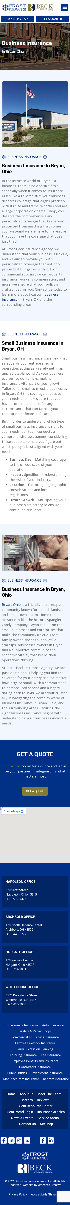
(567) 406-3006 (16, 1004)
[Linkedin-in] (11, 1140)
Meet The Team (49, 1094)
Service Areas (48, 1118)
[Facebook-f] (4, 1140)
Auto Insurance (53, 1025)
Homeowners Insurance (21, 1025)
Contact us (12, 766)
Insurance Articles (51, 1112)
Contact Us (27, 1124)
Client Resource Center (35, 1106)
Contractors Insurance (35, 1067)
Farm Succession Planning (35, 1049)
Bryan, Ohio (11, 604)
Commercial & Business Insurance (35, 1037)
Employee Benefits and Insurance (35, 1061)
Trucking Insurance (23, 1055)
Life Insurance (51, 1055)
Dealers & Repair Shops (35, 1031)
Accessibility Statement (46, 1194)
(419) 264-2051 (16, 969)
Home (11, 1094)
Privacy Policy (18, 1194)
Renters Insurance (56, 1079)
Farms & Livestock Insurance (35, 1043)
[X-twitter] (27, 1140)
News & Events (22, 1118)
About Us (26, 1094)
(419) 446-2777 (16, 934)
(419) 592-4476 (16, 899)
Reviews (43, 1100)
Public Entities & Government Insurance (35, 1073)
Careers (27, 1100)
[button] (64, 7)
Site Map (46, 1124)
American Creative (49, 1185)
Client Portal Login (19, 1112)
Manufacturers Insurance (21, 1079)
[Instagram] (19, 1140)
